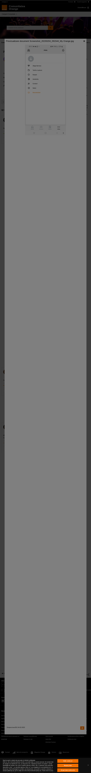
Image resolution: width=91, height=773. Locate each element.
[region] (45, 765)
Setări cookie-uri (67, 761)
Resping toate (68, 765)
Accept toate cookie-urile (68, 770)
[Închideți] (88, 765)
